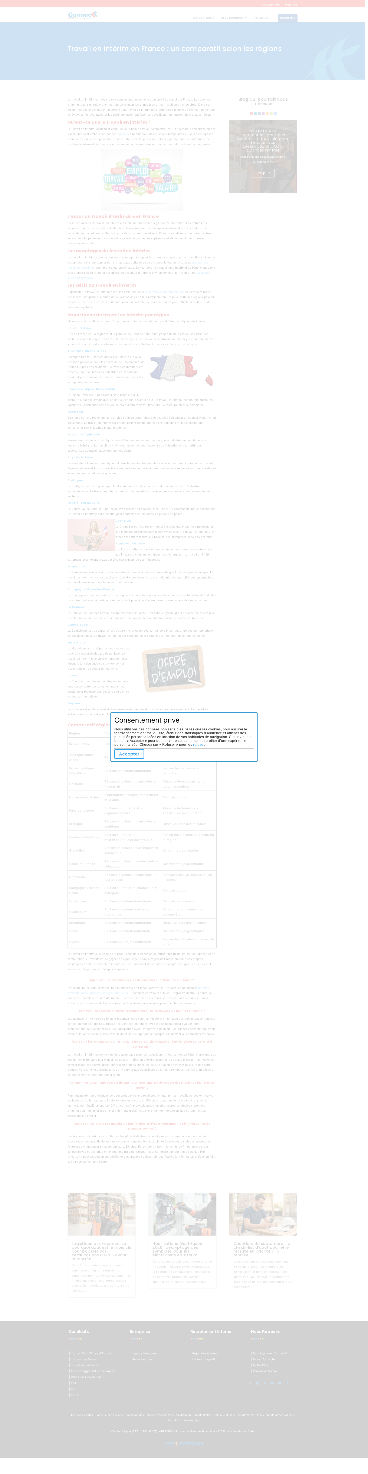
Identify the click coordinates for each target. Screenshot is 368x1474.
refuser (198, 744)
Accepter (129, 754)
